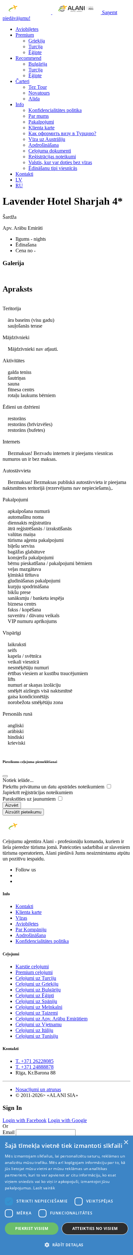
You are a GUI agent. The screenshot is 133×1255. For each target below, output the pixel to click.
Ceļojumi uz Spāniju (36, 1001)
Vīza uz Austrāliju (46, 139)
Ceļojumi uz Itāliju (34, 1030)
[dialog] (66, 1195)
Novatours (39, 93)
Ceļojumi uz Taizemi (36, 1013)
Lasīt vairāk (44, 1188)
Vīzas (21, 918)
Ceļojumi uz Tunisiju (36, 1036)
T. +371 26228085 (34, 1061)
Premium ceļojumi (34, 972)
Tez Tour (37, 87)
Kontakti (24, 174)
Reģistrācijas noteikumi (52, 156)
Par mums (38, 116)
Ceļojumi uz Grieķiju (36, 984)
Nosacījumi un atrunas (38, 1089)
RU (19, 185)
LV (18, 179)
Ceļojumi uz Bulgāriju (38, 989)
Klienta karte (41, 127)
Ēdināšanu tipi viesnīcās (52, 168)
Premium (24, 35)
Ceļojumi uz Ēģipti (34, 995)
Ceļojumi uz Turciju (35, 978)
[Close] (5, 776)
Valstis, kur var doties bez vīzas (60, 162)
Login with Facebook (24, 1120)
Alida (34, 98)
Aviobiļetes (26, 29)
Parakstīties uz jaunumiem (30, 799)
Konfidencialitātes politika (55, 110)
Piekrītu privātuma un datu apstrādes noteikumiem (54, 786)
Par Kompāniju (30, 929)
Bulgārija (37, 64)
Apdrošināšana (43, 145)
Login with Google (67, 1120)
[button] (66, 1244)
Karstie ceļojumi (32, 966)
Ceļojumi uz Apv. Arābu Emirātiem (51, 1018)
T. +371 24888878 (34, 1067)
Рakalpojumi (41, 122)
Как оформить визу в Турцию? (62, 133)
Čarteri (22, 81)
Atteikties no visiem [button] (95, 1228)
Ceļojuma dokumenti (49, 150)
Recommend (28, 58)
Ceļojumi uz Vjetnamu (38, 1024)
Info (19, 104)
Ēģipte (35, 52)
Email (9, 1132)
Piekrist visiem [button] (31, 1228)
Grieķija (36, 40)
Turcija (35, 46)
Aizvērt (11, 805)
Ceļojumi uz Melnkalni (38, 1007)
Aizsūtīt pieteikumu (23, 812)
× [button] (125, 1142)
